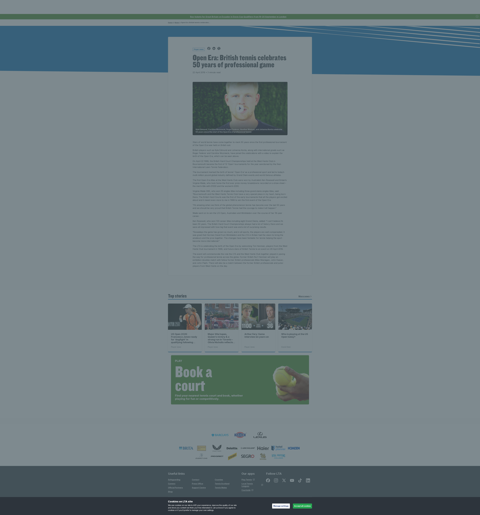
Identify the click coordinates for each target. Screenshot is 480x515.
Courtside (246, 490)
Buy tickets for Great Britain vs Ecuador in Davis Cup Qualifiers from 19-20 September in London (238, 16)
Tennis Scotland (222, 484)
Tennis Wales (221, 488)
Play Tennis (247, 480)
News (177, 22)
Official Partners (175, 488)
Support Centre (199, 488)
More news (304, 296)
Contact (195, 480)
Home (170, 22)
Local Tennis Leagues (247, 485)
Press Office (197, 484)
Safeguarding (174, 480)
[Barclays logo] (220, 435)
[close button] (477, 16)
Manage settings (281, 506)
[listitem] (186, 448)
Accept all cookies (302, 506)
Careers (171, 484)
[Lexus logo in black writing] (260, 435)
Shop (170, 492)
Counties (219, 480)
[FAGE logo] (240, 435)
